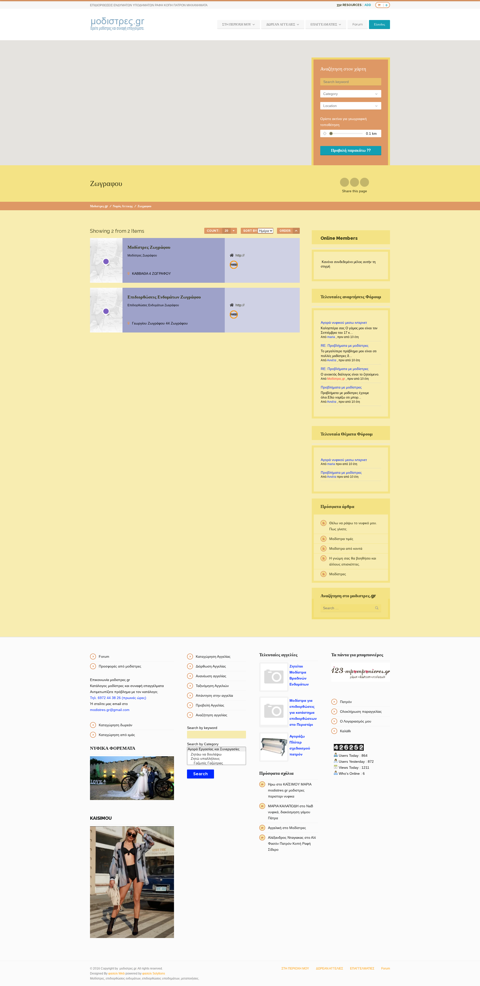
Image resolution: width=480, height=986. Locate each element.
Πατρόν (346, 702)
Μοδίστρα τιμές (341, 539)
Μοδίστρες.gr (336, 378)
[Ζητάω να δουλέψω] (216, 754)
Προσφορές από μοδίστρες (120, 666)
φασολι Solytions (153, 973)
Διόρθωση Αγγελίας (211, 666)
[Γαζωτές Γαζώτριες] (216, 763)
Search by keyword (202, 728)
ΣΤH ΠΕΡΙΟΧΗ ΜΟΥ (236, 24)
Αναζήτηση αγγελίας (211, 715)
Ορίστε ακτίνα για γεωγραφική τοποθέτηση (343, 122)
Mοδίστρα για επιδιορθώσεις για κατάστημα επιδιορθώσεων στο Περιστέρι (303, 712)
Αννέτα (331, 360)
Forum (357, 24)
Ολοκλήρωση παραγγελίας (361, 712)
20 (226, 230)
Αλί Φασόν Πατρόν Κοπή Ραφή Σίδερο (292, 844)
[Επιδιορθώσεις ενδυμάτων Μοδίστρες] (234, 265)
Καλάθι (345, 731)
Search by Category (202, 744)
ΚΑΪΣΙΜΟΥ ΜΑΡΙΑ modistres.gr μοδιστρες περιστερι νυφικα (289, 790)
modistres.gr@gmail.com (110, 710)
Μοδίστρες (337, 574)
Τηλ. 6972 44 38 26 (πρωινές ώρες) (118, 698)
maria (331, 337)
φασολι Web (116, 973)
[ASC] (296, 231)
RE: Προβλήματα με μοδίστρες (344, 346)
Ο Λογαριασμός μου (355, 721)
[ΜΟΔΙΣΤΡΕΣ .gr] (117, 24)
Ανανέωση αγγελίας (211, 676)
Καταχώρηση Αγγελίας (213, 656)
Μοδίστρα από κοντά (345, 548)
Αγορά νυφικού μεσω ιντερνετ (344, 322)
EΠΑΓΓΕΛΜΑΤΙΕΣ (323, 24)
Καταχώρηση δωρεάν (115, 725)
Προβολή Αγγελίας (210, 705)
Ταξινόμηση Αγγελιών (212, 686)
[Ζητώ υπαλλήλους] (216, 758)
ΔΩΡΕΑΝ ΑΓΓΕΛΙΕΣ (280, 24)
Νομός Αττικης (123, 206)
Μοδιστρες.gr (99, 206)
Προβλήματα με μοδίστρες (341, 387)
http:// (240, 255)
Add (367, 5)
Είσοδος (379, 24)
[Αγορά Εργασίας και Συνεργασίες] (216, 749)
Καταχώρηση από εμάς (117, 735)
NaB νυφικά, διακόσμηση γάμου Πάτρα (290, 812)
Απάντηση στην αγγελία (214, 696)
